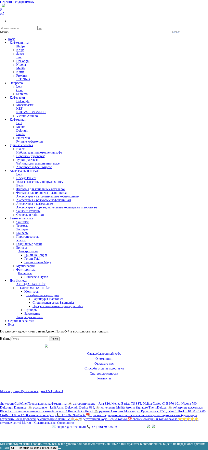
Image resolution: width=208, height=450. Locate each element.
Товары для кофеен (29, 317)
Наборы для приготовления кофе (39, 152)
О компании (104, 358)
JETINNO (23, 79)
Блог (11, 324)
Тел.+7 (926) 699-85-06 (192, 31)
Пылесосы (25, 273)
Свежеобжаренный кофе (104, 353)
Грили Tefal (32, 258)
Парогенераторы (27, 236)
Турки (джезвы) (27, 159)
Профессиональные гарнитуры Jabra (57, 306)
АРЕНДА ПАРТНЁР (31, 284)
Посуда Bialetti (26, 178)
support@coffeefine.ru (69, 426)
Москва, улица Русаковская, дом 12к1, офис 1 (31, 391)
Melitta (20, 68)
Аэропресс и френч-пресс (34, 167)
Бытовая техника (21, 218)
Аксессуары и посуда (24, 170)
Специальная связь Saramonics (53, 302)
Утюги (21, 240)
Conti (19, 90)
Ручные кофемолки (29, 141)
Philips (20, 46)
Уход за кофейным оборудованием (40, 181)
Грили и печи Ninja (37, 262)
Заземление (32, 313)
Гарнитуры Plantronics (47, 299)
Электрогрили (28, 251)
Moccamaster (24, 105)
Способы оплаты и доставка (104, 368)
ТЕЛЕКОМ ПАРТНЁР (34, 288)
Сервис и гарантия (21, 321)
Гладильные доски (29, 244)
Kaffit (20, 72)
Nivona (21, 64)
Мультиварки (25, 266)
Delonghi (22, 130)
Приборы (30, 310)
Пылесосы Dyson (36, 277)
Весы (20, 185)
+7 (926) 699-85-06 (102, 426)
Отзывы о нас (104, 363)
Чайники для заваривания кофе (38, 163)
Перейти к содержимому (17, 1)
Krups (20, 50)
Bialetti (20, 148)
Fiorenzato (23, 137)
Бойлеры (22, 233)
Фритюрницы (26, 269)
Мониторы (31, 291)
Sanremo (22, 94)
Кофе (11, 39)
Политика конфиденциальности (22, 435)
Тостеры (22, 229)
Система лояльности (104, 373)
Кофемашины (19, 42)
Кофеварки (17, 97)
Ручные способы (21, 145)
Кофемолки (18, 119)
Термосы (22, 225)
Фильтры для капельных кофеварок (40, 189)
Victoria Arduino (27, 116)
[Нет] (59, 448)
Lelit (19, 86)
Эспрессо (16, 83)
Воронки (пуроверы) (30, 156)
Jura (19, 57)
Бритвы (21, 247)
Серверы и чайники (30, 214)
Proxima (21, 75)
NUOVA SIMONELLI (31, 112)
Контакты (104, 378)
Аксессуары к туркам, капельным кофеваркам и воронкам (56, 207)
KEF (19, 108)
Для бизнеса (18, 280)
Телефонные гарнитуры (42, 295)
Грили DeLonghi (35, 255)
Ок (12, 447)
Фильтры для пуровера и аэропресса (41, 192)
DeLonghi (22, 61)
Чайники (22, 222)
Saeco (20, 53)
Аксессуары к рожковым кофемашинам (43, 200)
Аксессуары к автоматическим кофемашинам (47, 196)
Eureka (20, 134)
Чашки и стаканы (28, 211)
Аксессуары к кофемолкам (34, 203)
